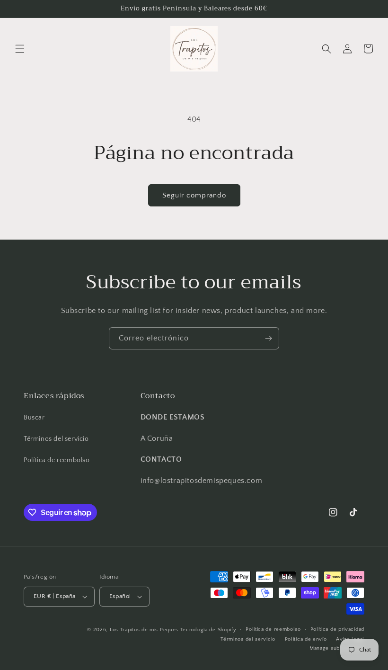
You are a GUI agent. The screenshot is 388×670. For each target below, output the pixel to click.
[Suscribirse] (268, 338)
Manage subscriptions (336, 648)
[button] (19, 48)
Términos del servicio (56, 439)
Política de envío (306, 639)
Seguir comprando (194, 195)
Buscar (34, 417)
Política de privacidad (337, 629)
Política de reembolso (57, 460)
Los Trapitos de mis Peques (144, 630)
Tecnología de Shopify (208, 630)
